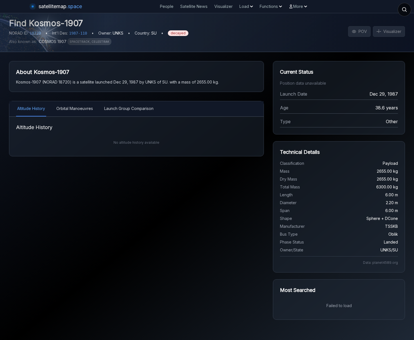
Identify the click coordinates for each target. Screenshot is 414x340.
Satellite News (194, 6)
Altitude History (31, 108)
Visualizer (223, 6)
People (166, 6)
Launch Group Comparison (128, 108)
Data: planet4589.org (380, 262)
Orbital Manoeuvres (74, 108)
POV (363, 31)
